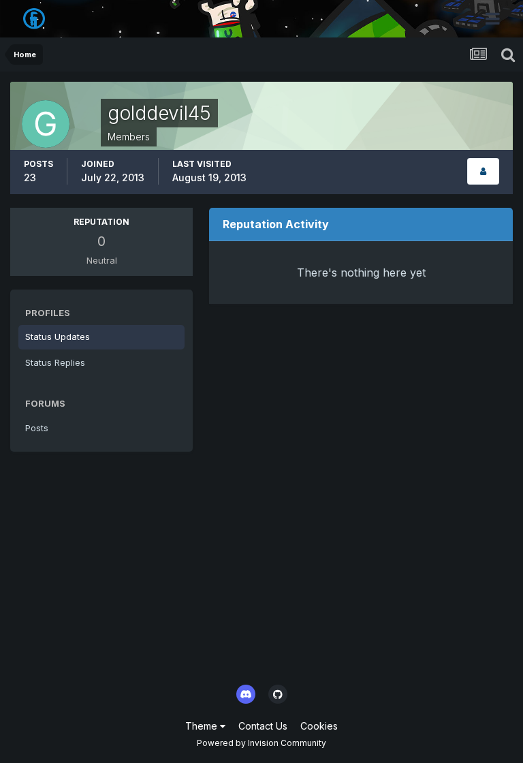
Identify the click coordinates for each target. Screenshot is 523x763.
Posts (36, 427)
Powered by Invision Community (261, 743)
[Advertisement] (261, 571)
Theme (202, 726)
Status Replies (55, 362)
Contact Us (262, 726)
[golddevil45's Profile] (483, 171)
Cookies (319, 726)
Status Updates (57, 336)
